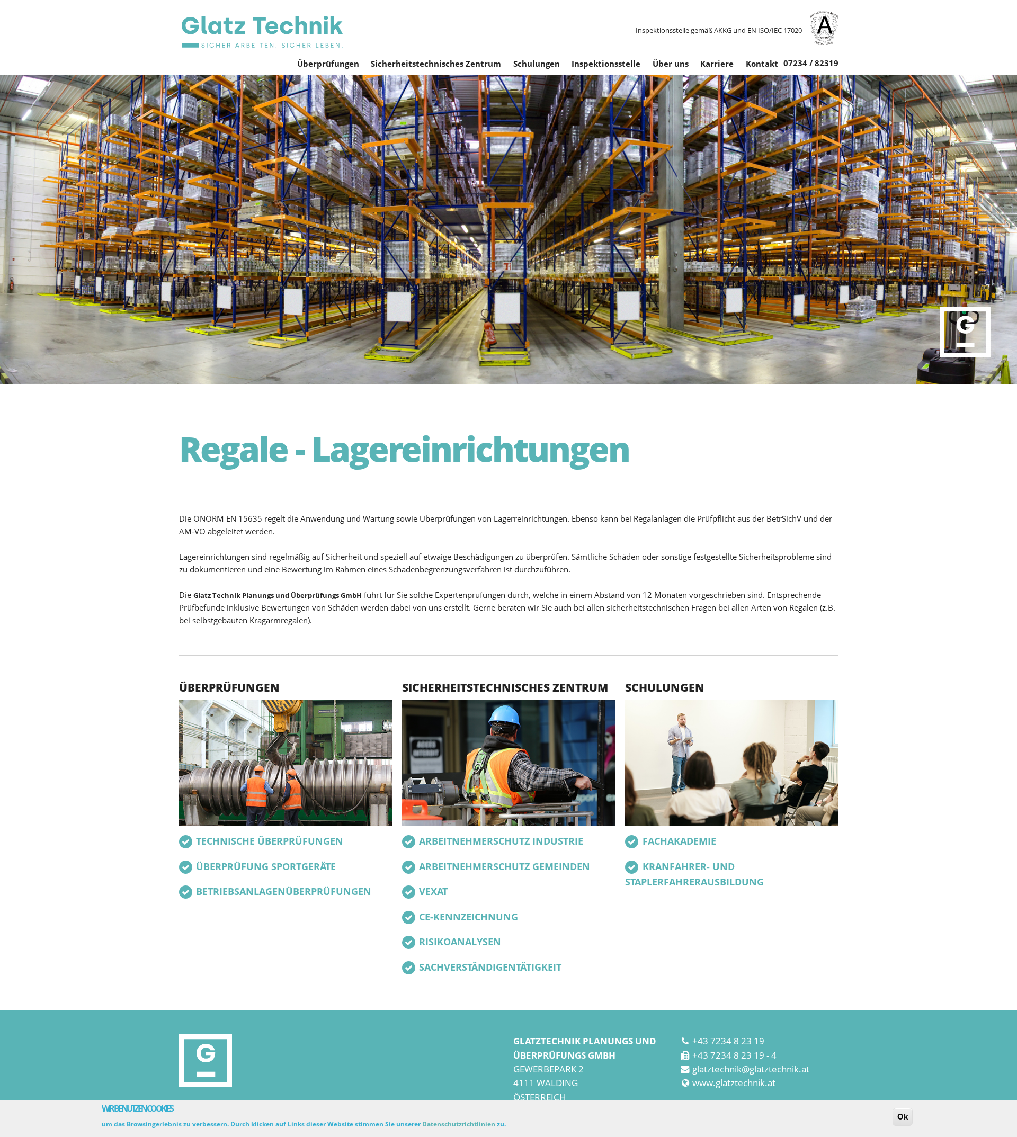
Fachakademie (679, 841)
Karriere (717, 63)
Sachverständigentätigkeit (490, 967)
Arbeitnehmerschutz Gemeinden (504, 866)
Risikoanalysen (460, 941)
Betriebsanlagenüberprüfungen (283, 891)
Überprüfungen (328, 63)
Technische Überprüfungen (269, 841)
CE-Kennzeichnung (468, 916)
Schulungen (536, 63)
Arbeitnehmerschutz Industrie (501, 841)
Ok (902, 1116)
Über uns (671, 63)
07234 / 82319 (810, 63)
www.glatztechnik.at (733, 1083)
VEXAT (433, 891)
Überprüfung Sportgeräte (266, 866)
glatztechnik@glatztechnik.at (750, 1069)
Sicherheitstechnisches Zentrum (436, 63)
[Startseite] (261, 32)
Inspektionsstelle (606, 63)
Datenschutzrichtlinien (458, 1124)
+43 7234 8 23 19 (728, 1041)
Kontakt (762, 63)
